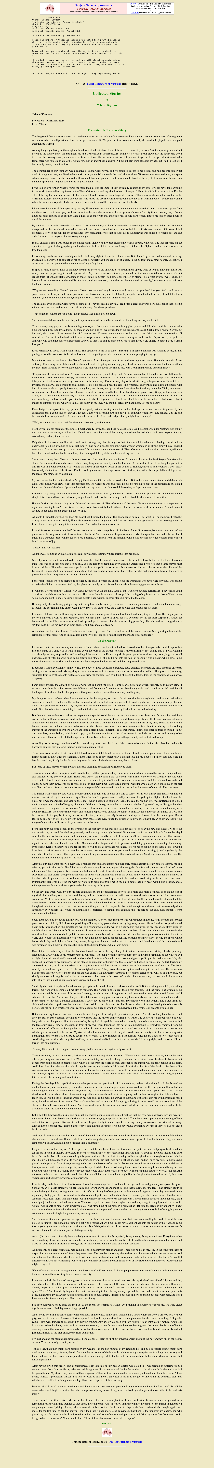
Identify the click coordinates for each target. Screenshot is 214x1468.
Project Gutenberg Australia (93, 5)
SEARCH (135, 13)
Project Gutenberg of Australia (103, 84)
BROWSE (134, 4)
